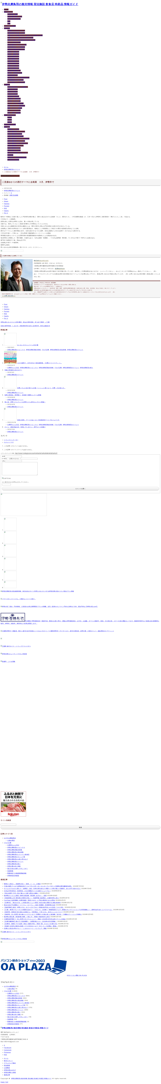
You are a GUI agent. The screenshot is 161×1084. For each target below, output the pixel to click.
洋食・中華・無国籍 (14, 113)
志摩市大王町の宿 (13, 66)
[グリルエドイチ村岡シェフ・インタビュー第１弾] (10, 556)
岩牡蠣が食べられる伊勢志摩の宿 (18, 77)
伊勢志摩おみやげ (10, 115)
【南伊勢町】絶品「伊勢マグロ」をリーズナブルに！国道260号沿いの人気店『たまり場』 (34, 907)
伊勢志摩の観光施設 (14, 19)
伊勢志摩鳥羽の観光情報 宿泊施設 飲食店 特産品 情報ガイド (31, 1078)
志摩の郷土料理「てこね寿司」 (17, 87)
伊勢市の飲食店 (12, 89)
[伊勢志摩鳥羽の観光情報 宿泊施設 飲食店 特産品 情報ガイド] (39, 4)
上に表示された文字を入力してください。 (16, 482)
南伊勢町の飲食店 (13, 96)
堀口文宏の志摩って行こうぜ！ (17, 153)
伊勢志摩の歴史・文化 (14, 16)
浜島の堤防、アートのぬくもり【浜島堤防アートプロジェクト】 (38, 420)
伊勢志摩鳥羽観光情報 (14, 134)
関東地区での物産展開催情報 (16, 157)
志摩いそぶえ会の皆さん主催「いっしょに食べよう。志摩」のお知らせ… (41, 388)
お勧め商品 (11, 840)
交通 (8, 23)
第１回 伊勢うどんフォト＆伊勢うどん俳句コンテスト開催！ (25, 402)
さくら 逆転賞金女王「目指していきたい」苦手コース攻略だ (25, 427)
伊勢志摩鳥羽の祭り (14, 148)
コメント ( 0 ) (9, 442)
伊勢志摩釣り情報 (10, 124)
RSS (5, 1054)
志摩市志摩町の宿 (13, 68)
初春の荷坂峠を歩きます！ (13, 370)
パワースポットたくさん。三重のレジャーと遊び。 (19, 599)
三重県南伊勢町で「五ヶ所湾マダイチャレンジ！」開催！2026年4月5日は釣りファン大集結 (35, 919)
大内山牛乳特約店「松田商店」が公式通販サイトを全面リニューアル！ (27, 891)
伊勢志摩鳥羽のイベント (15, 145)
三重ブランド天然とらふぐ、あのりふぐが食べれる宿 (25, 35)
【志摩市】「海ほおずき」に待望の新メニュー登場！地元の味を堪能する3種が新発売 (32, 902)
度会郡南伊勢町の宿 (14, 70)
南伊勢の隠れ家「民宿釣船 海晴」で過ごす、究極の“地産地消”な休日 (27, 917)
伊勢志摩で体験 (12, 14)
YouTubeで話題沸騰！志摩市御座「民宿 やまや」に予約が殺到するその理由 (29, 900)
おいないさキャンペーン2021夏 (27, 345)
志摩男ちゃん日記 (13, 129)
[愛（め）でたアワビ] (10, 580)
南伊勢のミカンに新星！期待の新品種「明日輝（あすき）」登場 (25, 895)
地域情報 (10, 155)
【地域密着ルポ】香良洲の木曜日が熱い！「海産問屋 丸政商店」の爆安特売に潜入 (31, 898)
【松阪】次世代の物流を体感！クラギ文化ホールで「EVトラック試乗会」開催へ (30, 926)
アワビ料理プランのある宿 (16, 82)
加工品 (9, 120)
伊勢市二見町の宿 (13, 52)
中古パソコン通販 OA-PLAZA (77, 975)
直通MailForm (60, 268)
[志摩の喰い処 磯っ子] (10, 587)
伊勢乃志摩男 (13, 195)
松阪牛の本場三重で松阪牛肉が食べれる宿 (21, 40)
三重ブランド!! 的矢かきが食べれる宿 (20, 37)
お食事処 (7, 84)
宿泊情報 (7, 28)
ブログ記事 (45, 350)
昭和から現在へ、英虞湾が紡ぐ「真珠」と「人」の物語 (22, 884)
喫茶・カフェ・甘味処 (14, 108)
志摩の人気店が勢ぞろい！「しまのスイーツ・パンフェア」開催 (25, 928)
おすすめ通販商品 (10, 838)
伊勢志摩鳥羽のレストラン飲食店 (18, 138)
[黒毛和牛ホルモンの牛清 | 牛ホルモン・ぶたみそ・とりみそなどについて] (10, 530)
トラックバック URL (8, 453)
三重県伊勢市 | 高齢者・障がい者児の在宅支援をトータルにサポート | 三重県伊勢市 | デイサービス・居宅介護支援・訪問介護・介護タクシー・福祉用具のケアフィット (58, 631)
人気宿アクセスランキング (16, 30)
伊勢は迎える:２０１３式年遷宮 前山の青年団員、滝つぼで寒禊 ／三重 (25, 322)
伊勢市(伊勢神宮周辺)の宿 (16, 49)
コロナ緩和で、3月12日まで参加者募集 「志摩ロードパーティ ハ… (39, 363)
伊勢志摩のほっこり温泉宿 (16, 47)
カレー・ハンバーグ (14, 110)
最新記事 (7, 127)
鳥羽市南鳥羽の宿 (13, 56)
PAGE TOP (4, 1082)
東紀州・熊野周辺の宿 (14, 73)
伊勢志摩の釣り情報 (14, 150)
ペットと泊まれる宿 (14, 42)
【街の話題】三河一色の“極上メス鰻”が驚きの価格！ (21, 893)
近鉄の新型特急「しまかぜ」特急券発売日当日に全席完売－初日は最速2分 (25, 326)
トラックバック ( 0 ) (11, 440)
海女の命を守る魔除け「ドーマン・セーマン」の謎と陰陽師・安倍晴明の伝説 (29, 905)
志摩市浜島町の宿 (13, 63)
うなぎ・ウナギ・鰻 (14, 101)
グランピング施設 (10, 26)
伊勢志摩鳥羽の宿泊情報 (15, 136)
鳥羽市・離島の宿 (13, 54)
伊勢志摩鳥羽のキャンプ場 (16, 141)
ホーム (6, 9)
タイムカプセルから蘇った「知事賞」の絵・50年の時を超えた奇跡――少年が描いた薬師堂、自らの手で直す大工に (42, 888)
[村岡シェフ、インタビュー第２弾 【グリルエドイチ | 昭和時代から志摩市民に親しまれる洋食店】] (10, 543)
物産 (8, 21)
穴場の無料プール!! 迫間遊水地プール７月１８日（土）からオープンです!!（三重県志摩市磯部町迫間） (38, 886)
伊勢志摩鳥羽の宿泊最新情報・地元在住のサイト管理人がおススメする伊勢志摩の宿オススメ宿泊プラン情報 (38, 591)
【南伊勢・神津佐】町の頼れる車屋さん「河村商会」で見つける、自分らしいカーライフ (33, 912)
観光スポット (8, 12)
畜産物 (9, 122)
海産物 (9, 117)
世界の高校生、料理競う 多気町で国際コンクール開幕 (23, 395)
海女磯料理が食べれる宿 (15, 80)
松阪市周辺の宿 (12, 75)
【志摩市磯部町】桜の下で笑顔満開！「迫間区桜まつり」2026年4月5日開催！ (30, 921)
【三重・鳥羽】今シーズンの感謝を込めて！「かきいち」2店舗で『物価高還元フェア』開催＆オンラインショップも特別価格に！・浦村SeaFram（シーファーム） (58, 909)
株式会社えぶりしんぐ (41, 260)
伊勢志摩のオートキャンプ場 (16, 45)
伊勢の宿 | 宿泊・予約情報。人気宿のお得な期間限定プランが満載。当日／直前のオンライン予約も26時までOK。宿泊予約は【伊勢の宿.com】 (50, 606)
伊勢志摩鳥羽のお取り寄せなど (17, 143)
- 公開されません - (11, 458)
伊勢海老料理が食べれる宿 (16, 33)
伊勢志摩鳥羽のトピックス (16, 131)
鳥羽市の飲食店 (12, 91)
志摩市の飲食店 (12, 94)
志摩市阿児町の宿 (13, 61)
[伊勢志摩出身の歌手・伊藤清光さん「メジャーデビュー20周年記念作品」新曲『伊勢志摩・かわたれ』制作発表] (24, 515)
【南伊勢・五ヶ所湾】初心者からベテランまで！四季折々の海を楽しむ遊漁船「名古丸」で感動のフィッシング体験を (43, 914)
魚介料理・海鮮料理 (14, 99)
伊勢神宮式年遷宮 (13, 160)
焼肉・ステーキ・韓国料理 (16, 106)
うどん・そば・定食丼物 (15, 103)
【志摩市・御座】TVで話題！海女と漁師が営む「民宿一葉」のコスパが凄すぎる (30, 924)
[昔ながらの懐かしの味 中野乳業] (10, 570)
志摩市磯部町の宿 (13, 59)
